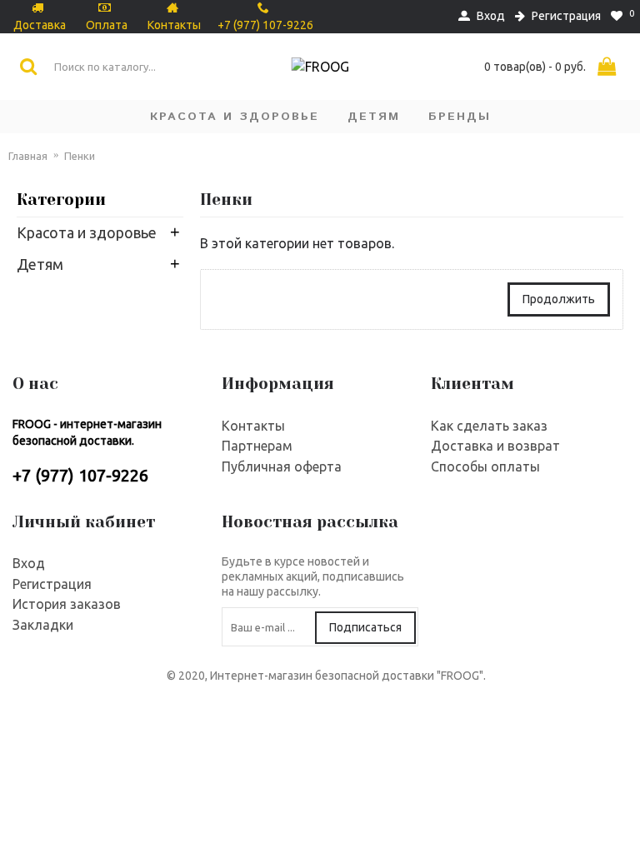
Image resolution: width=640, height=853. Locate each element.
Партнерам (257, 445)
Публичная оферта (282, 466)
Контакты (253, 425)
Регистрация (52, 583)
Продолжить (558, 299)
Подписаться (365, 627)
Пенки (79, 156)
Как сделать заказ (489, 425)
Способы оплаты (485, 466)
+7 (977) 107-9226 (80, 475)
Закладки (42, 624)
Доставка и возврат (495, 445)
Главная (28, 156)
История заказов (66, 603)
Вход (28, 563)
